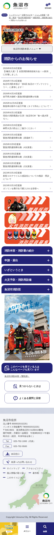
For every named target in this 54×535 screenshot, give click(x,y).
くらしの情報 (39, 15)
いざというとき (13, 269)
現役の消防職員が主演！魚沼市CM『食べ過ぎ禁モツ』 (25, 117)
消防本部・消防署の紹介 (42, 18)
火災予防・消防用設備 (18, 279)
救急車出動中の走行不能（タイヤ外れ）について (26, 106)
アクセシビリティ (34, 468)
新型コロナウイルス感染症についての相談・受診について (26, 177)
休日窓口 (15, 454)
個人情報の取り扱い (16, 473)
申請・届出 (11, 260)
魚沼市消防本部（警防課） (17, 376)
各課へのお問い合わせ (21, 462)
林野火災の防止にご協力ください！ (20, 128)
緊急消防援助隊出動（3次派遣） (18, 157)
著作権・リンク (40, 473)
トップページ (14, 15)
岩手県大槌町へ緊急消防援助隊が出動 (21, 96)
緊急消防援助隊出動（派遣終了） (18, 138)
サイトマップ (13, 468)
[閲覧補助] (48, 5)
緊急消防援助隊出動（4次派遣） (18, 147)
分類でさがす (27, 15)
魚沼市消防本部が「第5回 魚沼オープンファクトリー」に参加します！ (26, 85)
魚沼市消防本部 (24, 18)
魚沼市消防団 (12, 289)
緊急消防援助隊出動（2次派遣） (18, 166)
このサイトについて (16, 478)
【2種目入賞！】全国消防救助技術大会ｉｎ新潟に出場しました (25, 73)
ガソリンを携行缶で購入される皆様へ (21, 188)
